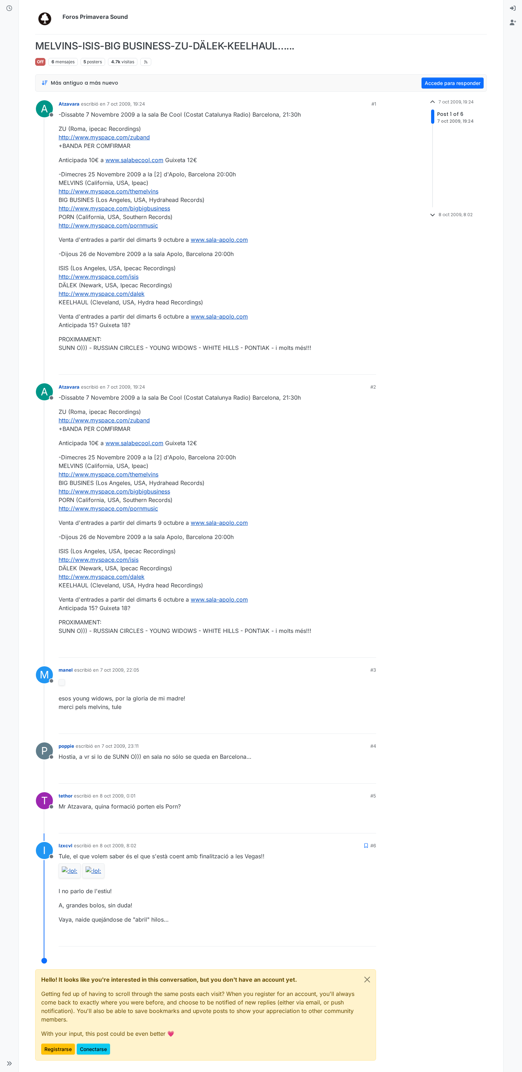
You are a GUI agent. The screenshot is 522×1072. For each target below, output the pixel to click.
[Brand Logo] (47, 17)
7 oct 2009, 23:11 (120, 746)
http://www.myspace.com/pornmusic (108, 225)
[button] (9, 1063)
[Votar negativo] (355, 366)
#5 (373, 796)
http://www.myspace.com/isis (98, 276)
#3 (373, 670)
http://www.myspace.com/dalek (102, 293)
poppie (66, 746)
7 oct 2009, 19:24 (126, 104)
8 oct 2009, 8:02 (118, 845)
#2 (373, 387)
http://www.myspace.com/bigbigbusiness (114, 208)
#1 (373, 104)
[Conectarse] (512, 8)
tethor (65, 796)
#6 (373, 845)
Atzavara (69, 104)
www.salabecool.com (134, 160)
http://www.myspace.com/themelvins (108, 191)
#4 (373, 746)
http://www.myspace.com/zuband (104, 137)
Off (40, 61)
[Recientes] (9, 8)
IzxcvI (65, 845)
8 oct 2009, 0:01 (117, 796)
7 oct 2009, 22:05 (119, 670)
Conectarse (93, 1049)
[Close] (367, 980)
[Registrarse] (512, 22)
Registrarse (58, 1049)
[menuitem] (512, 8)
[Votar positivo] (331, 366)
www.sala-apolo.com (219, 239)
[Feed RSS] (145, 62)
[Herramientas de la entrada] (370, 366)
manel (66, 670)
